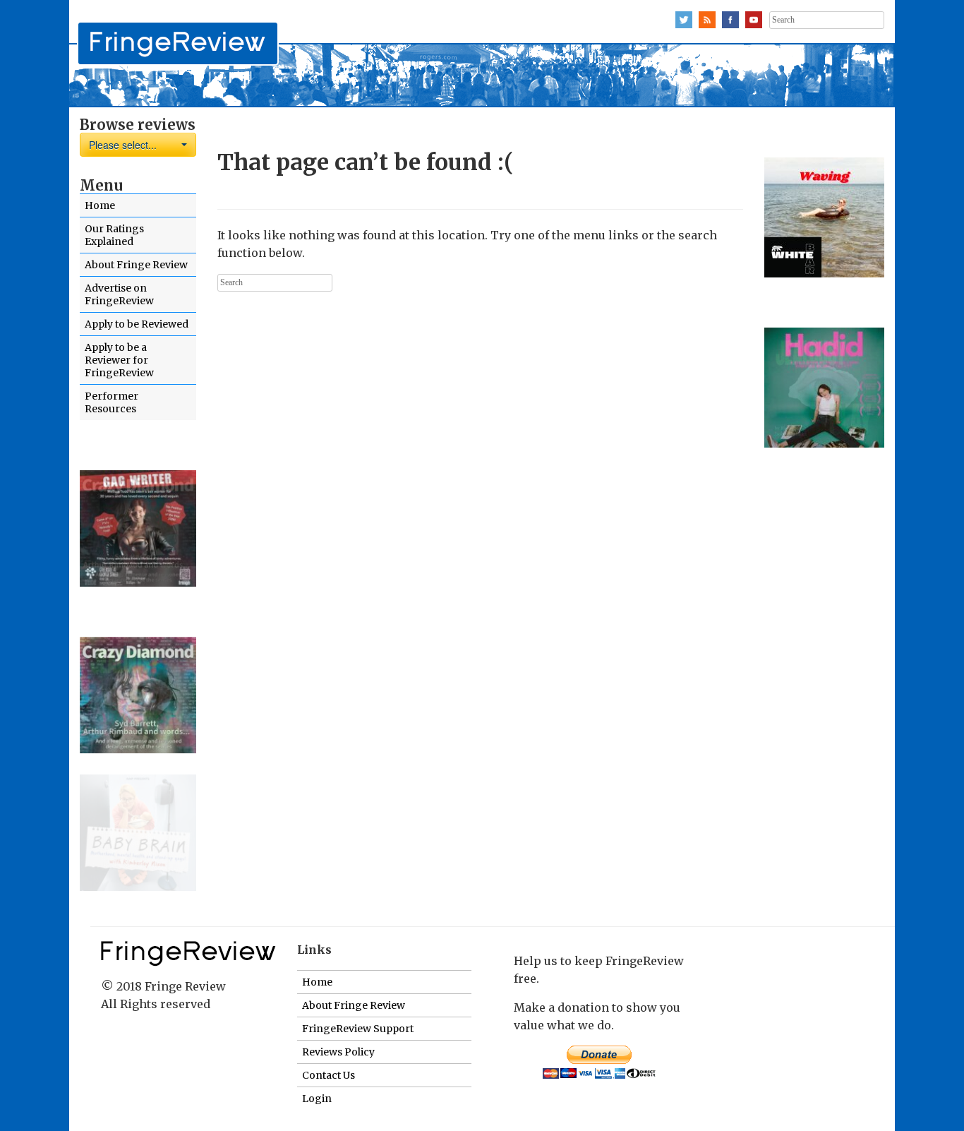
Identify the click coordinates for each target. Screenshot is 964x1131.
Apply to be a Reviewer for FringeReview (119, 360)
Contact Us (328, 1075)
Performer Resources (111, 402)
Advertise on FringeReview (119, 294)
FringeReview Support (358, 1028)
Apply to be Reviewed (136, 324)
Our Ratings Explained (114, 235)
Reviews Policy (338, 1052)
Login (317, 1098)
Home (100, 205)
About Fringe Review (136, 264)
